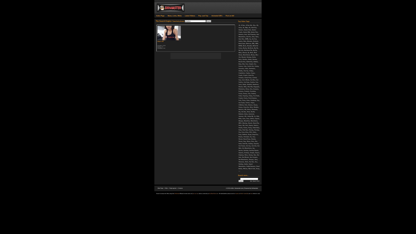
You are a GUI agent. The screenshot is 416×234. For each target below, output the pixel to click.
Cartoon (241, 66)
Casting (256, 66)
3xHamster (255, 188)
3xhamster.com (238, 188)
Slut (256, 141)
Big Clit (256, 48)
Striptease (241, 155)
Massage (241, 120)
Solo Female (242, 145)
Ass (250, 39)
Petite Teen (245, 130)
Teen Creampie (253, 157)
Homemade (254, 109)
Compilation (242, 73)
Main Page (160, 188)
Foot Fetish (256, 95)
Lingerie (257, 118)
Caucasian (241, 68)
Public (254, 132)
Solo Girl (254, 145)
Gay (258, 100)
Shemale (253, 139)
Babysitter (249, 41)
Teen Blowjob (245, 157)
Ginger (252, 102)
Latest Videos (190, 16)
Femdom (253, 93)
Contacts (180, 188)
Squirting (246, 150)
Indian (246, 114)
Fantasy (245, 93)
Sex (251, 136)
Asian (256, 36)
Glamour (250, 105)
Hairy (251, 107)
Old (243, 125)
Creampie (241, 77)
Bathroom (248, 43)
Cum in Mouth (245, 79)
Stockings (246, 152)
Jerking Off (250, 116)
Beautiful (249, 45)
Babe (244, 41)
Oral (246, 125)
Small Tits (244, 143)
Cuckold (254, 77)
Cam (246, 64)
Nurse (240, 125)
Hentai (249, 109)
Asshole (240, 41)
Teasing (251, 155)
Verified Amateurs (250, 166)
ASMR (246, 39)
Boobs (253, 57)
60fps (246, 27)
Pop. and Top (203, 16)
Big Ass (245, 48)
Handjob (256, 107)
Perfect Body (256, 127)
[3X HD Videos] (170, 11)
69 (249, 27)
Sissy (244, 141)
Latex (243, 118)
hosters (237, 193)
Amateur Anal (247, 29)
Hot (239, 111)
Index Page (160, 16)
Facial (240, 93)
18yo (254, 25)
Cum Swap (246, 82)
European (255, 89)
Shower (240, 141)
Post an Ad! (230, 16)
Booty (240, 59)
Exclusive (241, 91)
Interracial (251, 114)
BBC (253, 43)
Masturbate (247, 120)
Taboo (246, 155)
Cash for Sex (250, 66)
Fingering (245, 95)
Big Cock (241, 50)
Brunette (255, 59)
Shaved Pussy (246, 139)
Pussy (240, 134)
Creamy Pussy (247, 77)
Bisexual (245, 52)
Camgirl (251, 64)
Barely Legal (242, 43)
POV (250, 132)
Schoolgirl (246, 136)
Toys (256, 161)
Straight (252, 152)
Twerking (241, 164)
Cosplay (248, 73)
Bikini (240, 52)
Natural (250, 123)
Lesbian (252, 118)
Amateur (241, 29)
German (248, 102)
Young (257, 168)
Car (255, 64)
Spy (253, 148)
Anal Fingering (251, 34)
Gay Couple (242, 102)
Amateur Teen (254, 32)
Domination (242, 89)
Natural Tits (256, 123)
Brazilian (245, 59)
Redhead (244, 134)
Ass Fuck (254, 39)
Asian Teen (241, 39)
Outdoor (256, 125)
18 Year (243, 25)
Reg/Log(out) (172, 188)
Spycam (240, 150)
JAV (245, 116)
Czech (240, 84)
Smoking (250, 143)
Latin (247, 118)
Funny (243, 100)
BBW (256, 43)
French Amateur (252, 98)
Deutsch (241, 86)
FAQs (166, 188)
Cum (240, 79)
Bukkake (256, 61)
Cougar (253, 73)
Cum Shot (252, 79)
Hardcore (241, 109)
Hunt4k (252, 111)
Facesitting (252, 91)
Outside (240, 127)
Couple (240, 75)
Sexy (254, 136)
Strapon (257, 152)
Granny (240, 107)
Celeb (246, 68)
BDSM (240, 45)
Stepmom (241, 152)
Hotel (248, 111)
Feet (249, 93)
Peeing (250, 127)
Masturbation (254, 120)
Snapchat (256, 143)
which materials (244, 193)
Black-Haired (246, 54)
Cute (257, 82)
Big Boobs (250, 48)
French (245, 98)
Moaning (244, 123)
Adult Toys (253, 27)
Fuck (240, 100)
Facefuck (246, 91)
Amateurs (241, 34)
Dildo (245, 86)
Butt (243, 64)
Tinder (246, 161)
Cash (245, 66)
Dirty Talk (250, 86)
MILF (240, 123)
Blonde (252, 54)
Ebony (247, 89)
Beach (244, 45)
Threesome (241, 161)
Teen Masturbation (243, 159)
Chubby (240, 70)
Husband (241, 114)
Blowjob (243, 57)
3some (240, 27)
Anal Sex (248, 36)
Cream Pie (250, 75)
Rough (249, 134)
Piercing (251, 130)
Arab (253, 36)
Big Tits (255, 50)
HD (245, 109)
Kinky (240, 118)
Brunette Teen (242, 61)
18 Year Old (249, 25)
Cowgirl (245, 75)
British (249, 59)
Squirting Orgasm (253, 150)
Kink (258, 116)
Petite (240, 130)
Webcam (245, 168)
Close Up (246, 70)
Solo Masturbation (246, 148)
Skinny (248, 141)
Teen (255, 155)
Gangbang (253, 100)
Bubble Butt (249, 61)
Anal (245, 34)
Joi (254, 116)
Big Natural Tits (248, 50)
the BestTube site (213, 193)
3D (257, 25)
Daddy (244, 84)
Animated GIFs (216, 16)
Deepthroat (255, 84)
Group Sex (246, 107)
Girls (246, 105)
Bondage (249, 57)
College (251, 70)
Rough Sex (255, 134)
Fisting (250, 95)
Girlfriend (241, 105)
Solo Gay (248, 145)
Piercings (256, 130)
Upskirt (246, 164)
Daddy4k (249, 84)
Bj (248, 52)
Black (251, 52)
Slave (252, 141)
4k (243, 27)
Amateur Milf (246, 32)
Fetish (240, 95)
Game (247, 100)
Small (240, 143)
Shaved (240, 139)
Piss (239, 132)
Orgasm (251, 125)
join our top (195, 193)
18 (239, 25)
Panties (245, 127)
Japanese (241, 116)
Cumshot (252, 82)
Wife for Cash (251, 168)
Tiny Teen (251, 161)
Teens (256, 159)
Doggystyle (256, 86)
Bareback (255, 41)
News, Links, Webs (175, 16)
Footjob (241, 98)
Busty (240, 64)
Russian (240, 136)
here (251, 193)
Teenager (251, 159)
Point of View (245, 132)
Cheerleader (252, 68)
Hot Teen (243, 111)
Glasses (255, 105)
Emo (251, 89)
